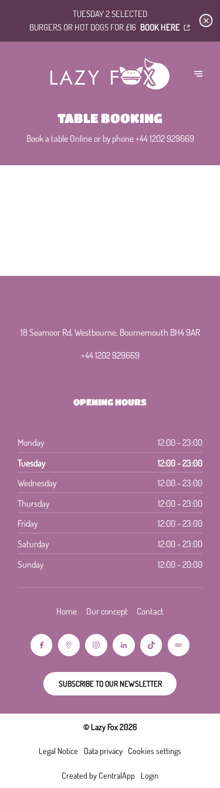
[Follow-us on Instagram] (96, 645)
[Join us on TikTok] (151, 645)
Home (66, 611)
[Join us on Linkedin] (123, 645)
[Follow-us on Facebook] (41, 645)
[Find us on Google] (69, 645)
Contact (150, 611)
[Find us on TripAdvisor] (178, 645)
